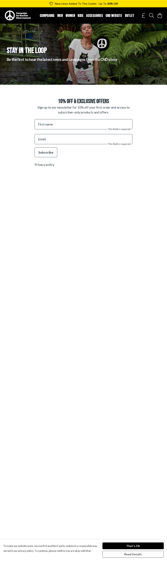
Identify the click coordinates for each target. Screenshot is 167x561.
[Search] (151, 15)
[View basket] (160, 15)
